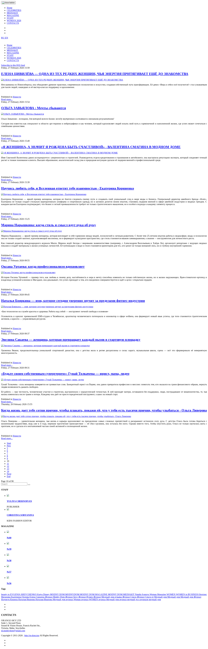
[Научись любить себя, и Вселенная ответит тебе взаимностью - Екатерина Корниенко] (43, 194)
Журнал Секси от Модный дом (152, 597)
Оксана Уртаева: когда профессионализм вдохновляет (43, 266)
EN (6, 38)
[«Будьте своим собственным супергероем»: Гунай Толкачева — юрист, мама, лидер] (42, 379)
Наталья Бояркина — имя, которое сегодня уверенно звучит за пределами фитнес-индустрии (73, 300)
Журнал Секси (129, 597)
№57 (9, 572)
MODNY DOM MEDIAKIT (121, 594)
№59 (9, 549)
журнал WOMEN (89, 599)
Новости (17, 97)
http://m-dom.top (31, 635)
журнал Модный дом (108, 599)
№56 (9, 583)
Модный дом (174, 597)
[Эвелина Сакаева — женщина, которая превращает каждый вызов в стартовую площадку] (45, 345)
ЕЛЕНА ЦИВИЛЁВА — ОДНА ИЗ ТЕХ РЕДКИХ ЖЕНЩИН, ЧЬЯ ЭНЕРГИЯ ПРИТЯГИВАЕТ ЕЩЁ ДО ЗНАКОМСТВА (94, 74)
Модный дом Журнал (191, 597)
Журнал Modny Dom (55, 597)
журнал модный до (128, 599)
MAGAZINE (13, 15)
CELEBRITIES (14, 10)
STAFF (10, 18)
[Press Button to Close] (8, 2)
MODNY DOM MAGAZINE (94, 594)
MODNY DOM (57, 594)
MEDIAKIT (12, 13)
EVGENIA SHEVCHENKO (23, 594)
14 (8, 471)
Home (9, 8)
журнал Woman (73, 599)
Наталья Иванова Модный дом (51, 599)
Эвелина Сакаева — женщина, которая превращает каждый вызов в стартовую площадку (70, 339)
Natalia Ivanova (142, 594)
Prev (9, 446)
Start (9, 443)
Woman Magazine (158, 594)
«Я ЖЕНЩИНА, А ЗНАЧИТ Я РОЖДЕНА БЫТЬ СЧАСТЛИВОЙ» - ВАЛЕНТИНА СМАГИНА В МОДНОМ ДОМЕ (91, 147)
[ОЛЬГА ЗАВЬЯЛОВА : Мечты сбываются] (22, 114)
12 (8, 466)
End (8, 476)
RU (3, 38)
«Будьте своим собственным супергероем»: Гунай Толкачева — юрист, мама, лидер (65, 373)
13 (8, 469)
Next (9, 474)
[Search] (29, 484)
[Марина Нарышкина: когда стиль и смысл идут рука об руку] (31, 231)
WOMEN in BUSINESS (187, 594)
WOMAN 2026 (14, 20)
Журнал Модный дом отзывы (107, 597)
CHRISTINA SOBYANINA (20, 515)
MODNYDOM (72, 594)
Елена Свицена (37, 597)
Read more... (7, 99)
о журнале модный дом (149, 599)
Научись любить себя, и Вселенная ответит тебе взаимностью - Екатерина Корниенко (67, 188)
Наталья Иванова (27, 599)
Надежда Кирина (9, 599)
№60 (9, 538)
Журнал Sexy (71, 597)
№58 (9, 560)
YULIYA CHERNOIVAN (19, 501)
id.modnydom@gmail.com (13, 630)
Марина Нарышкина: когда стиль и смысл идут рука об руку (48, 225)
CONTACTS (13, 23)
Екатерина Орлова (20, 597)
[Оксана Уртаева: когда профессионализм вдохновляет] (28, 272)
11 (8, 463)
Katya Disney (43, 594)
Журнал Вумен (85, 597)
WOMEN (171, 594)
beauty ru (5, 594)
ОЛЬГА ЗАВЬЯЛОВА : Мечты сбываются (33, 108)
